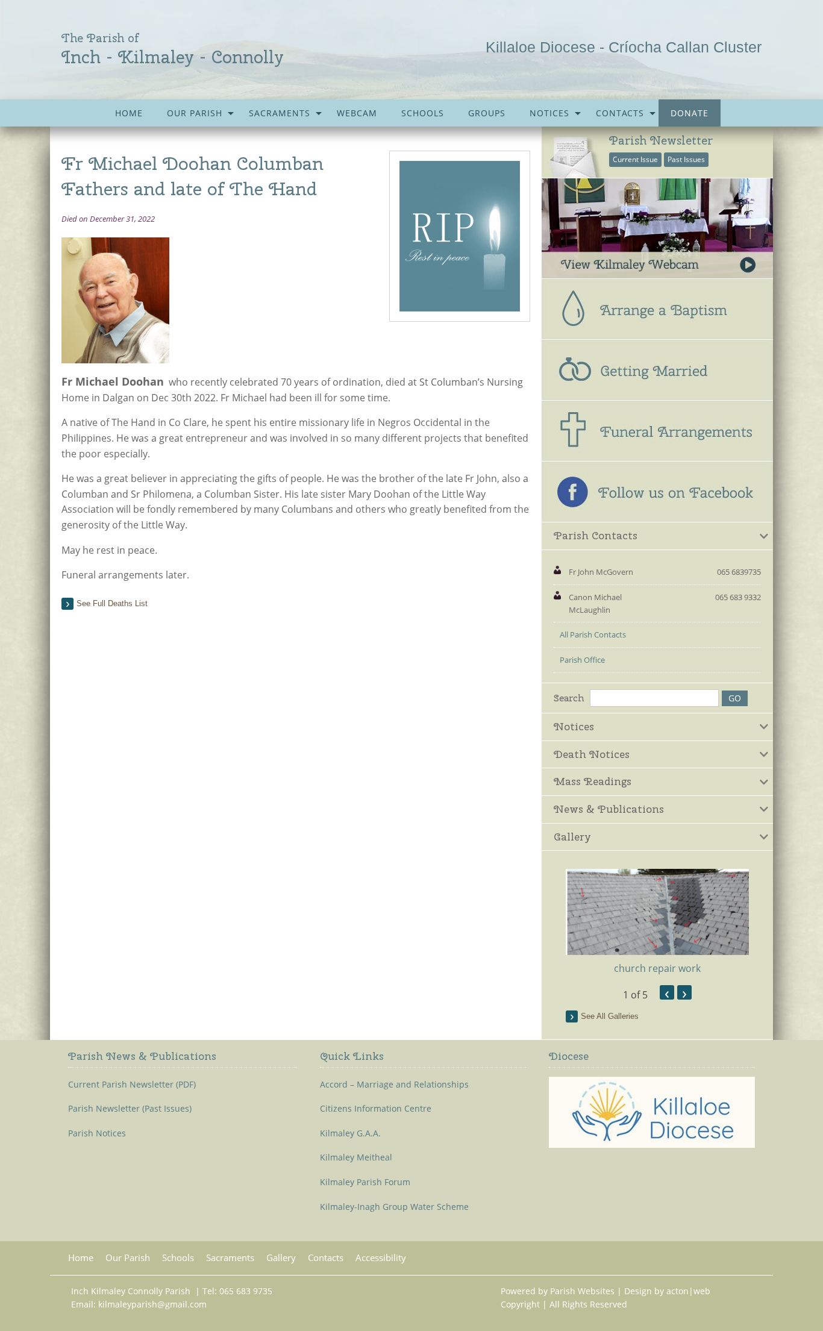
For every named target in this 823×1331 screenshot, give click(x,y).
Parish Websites (582, 1291)
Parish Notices (97, 1133)
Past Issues (686, 159)
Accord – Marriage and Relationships (394, 1084)
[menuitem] (129, 113)
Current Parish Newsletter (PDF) (132, 1084)
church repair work (657, 968)
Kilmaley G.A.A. (350, 1133)
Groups (486, 113)
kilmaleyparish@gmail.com (152, 1304)
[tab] (657, 536)
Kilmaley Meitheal (356, 1157)
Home (129, 113)
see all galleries (610, 1016)
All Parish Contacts (593, 634)
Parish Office (582, 659)
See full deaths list (112, 603)
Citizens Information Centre (375, 1108)
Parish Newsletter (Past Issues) (130, 1108)
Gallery (281, 1257)
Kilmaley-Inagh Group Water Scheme (394, 1207)
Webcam (357, 113)
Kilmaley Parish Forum (365, 1182)
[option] (657, 922)
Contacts (620, 113)
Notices (549, 113)
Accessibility (380, 1257)
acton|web (688, 1291)
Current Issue (635, 159)
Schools (422, 113)
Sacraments (279, 113)
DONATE (690, 113)
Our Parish (194, 113)
